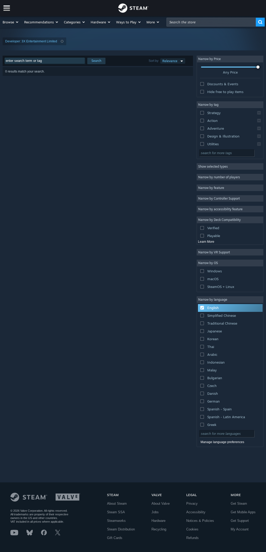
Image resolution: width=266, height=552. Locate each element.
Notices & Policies (200, 521)
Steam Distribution (121, 529)
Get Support (240, 521)
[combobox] (211, 22)
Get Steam (239, 503)
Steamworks (116, 521)
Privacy (192, 503)
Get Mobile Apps (243, 512)
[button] (11, 22)
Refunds (192, 538)
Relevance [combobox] (169, 61)
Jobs (155, 512)
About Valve (160, 503)
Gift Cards (114, 538)
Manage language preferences (222, 442)
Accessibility (195, 512)
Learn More (206, 242)
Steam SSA (116, 512)
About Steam (117, 503)
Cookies (192, 529)
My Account (240, 529)
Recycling (158, 529)
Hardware (158, 521)
